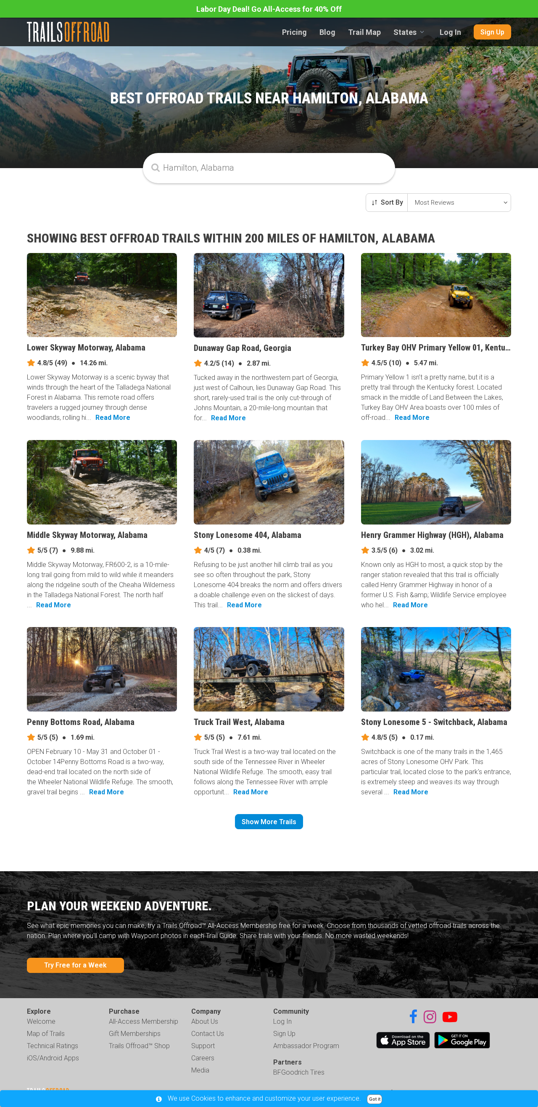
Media (200, 1070)
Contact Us (207, 1034)
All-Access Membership (143, 1021)
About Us (204, 1021)
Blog (327, 32)
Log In (450, 32)
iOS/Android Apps (53, 1058)
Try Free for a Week (75, 965)
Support (203, 1046)
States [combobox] (405, 32)
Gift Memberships (135, 1034)
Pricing (294, 32)
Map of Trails (46, 1034)
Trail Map (364, 32)
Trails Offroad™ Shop (139, 1046)
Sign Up (492, 32)
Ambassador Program (306, 1046)
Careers (202, 1058)
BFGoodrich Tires (298, 1072)
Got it (374, 1099)
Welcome (41, 1021)
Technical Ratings (52, 1046)
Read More (112, 418)
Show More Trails (269, 822)
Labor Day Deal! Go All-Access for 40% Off (269, 9)
